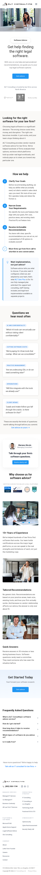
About (5, 845)
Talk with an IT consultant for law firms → (20, 766)
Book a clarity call (20, 462)
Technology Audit (27, 808)
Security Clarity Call (28, 829)
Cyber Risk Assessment (29, 825)
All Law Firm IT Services (10, 807)
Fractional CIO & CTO (28, 811)
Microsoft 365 (7, 823)
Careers (5, 852)
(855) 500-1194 (11, 786)
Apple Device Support (9, 827)
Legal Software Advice (10, 831)
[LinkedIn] (22, 786)
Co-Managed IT (7, 800)
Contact (5, 860)
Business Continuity (9, 803)
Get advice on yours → (20, 427)
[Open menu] (36, 4)
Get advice (20, 76)
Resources (6, 856)
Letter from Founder (9, 848)
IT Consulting (26, 797)
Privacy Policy (32, 871)
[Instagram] (28, 786)
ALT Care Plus (20, 279)
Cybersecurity (26, 822)
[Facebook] (25, 786)
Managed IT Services (9, 796)
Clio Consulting (7, 834)
